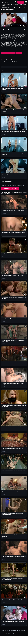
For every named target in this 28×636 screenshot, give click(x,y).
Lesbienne (4, 53)
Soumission (19, 53)
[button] (25, 2)
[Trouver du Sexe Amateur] (15, 2)
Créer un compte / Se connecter (10, 188)
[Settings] (21, 26)
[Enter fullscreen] (25, 26)
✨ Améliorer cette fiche (8, 67)
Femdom (13, 53)
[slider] (5, 26)
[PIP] (23, 26)
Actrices (8, 630)
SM (8, 4)
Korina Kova (21, 59)
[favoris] (25, 74)
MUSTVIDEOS (5, 2)
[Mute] (12, 26)
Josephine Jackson (6, 59)
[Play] (2, 26)
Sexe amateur (3, 4)
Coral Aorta (14, 61)
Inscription (20, 2)
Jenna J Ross (14, 59)
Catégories (3, 630)
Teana (9, 61)
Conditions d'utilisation (22, 630)
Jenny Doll (4, 61)
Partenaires (13, 630)
